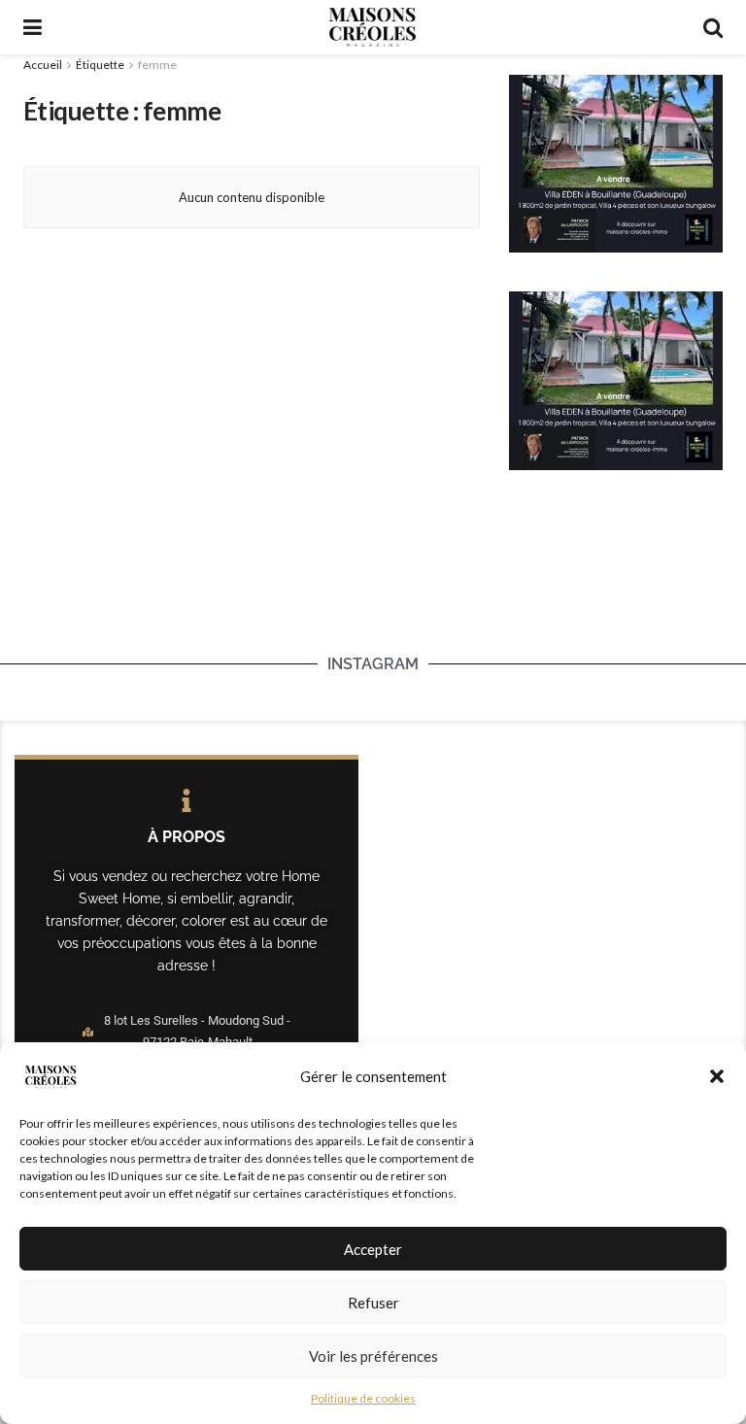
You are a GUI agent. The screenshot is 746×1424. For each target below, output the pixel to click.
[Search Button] (713, 27)
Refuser (373, 1302)
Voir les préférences (373, 1356)
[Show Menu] (32, 27)
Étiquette (100, 64)
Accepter (373, 1249)
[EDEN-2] (616, 162)
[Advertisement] (373, 592)
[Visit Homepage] (372, 27)
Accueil (42, 64)
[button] (717, 1076)
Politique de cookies (363, 1398)
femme (157, 64)
